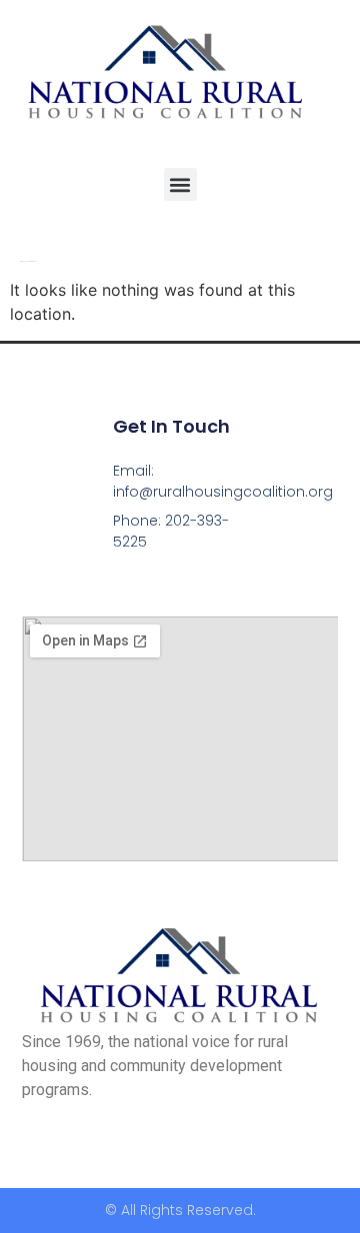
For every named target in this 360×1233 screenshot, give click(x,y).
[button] (180, 184)
